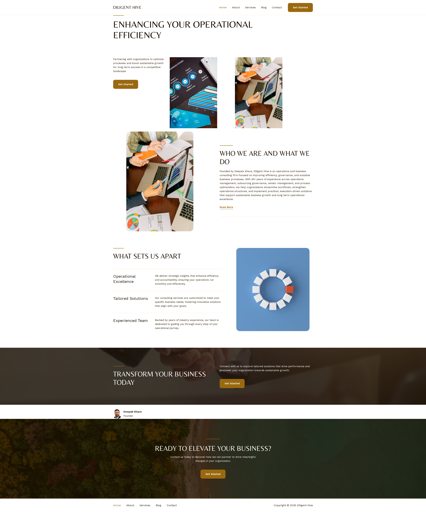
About (236, 7)
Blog (264, 7)
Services (250, 7)
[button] (300, 7)
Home (223, 7)
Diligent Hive (127, 7)
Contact (277, 7)
